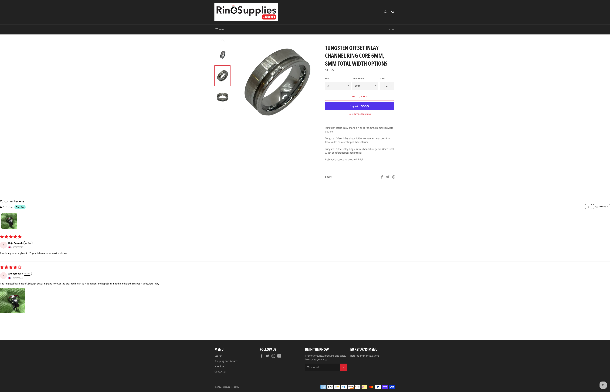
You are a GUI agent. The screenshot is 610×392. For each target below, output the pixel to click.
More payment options (360, 114)
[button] (12, 300)
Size (327, 78)
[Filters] (588, 206)
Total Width (358, 78)
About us (219, 366)
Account (392, 29)
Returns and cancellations (364, 356)
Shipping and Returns (226, 361)
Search (218, 356)
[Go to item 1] (9, 221)
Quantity (384, 78)
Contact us (220, 372)
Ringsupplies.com (230, 386)
